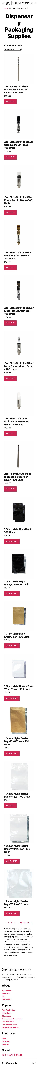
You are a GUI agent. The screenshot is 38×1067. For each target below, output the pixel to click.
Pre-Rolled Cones (9, 1025)
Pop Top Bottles (8, 1010)
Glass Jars (6, 1016)
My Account (7, 991)
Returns (5, 1044)
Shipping (6, 1041)
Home (6, 8)
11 (21, 923)
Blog (4, 1038)
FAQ (3, 996)
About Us (6, 993)
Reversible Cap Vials (10, 1028)
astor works (12, 1063)
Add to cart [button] (11, 541)
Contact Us (6, 999)
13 (28, 923)
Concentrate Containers (12, 1019)
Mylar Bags (6, 1013)
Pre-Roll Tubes (8, 1022)
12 (25, 923)
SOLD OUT (10, 102)
